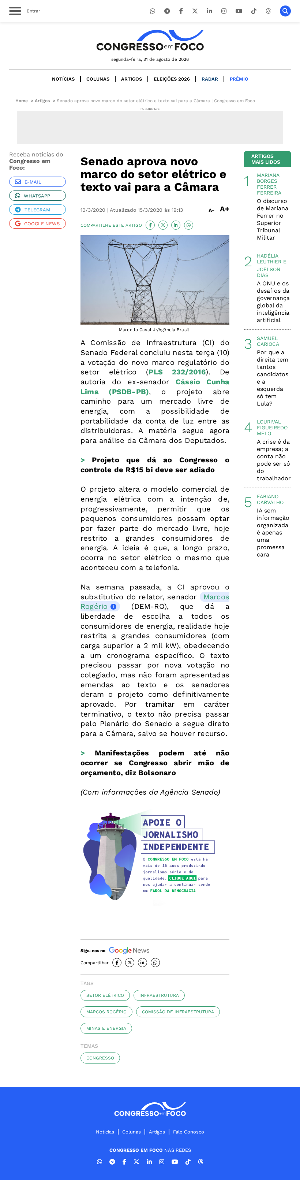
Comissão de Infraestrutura (178, 1011)
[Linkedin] (209, 11)
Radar (210, 79)
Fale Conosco (188, 1132)
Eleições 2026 (172, 79)
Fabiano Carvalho (270, 499)
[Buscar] (285, 10)
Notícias (63, 79)
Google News (42, 223)
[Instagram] (223, 11)
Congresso (100, 1058)
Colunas (97, 79)
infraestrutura (159, 995)
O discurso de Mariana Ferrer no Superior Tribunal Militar (272, 219)
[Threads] (268, 11)
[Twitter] (195, 11)
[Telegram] (167, 11)
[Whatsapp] (152, 11)
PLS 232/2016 (177, 371)
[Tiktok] (253, 11)
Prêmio (239, 79)
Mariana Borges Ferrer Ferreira (269, 184)
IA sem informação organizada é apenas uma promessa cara (273, 532)
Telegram (37, 209)
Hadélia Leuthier (269, 259)
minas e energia (106, 1028)
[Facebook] (181, 11)
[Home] (150, 40)
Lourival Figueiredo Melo (272, 427)
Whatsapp (37, 196)
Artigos (131, 79)
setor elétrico (105, 995)
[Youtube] (239, 11)
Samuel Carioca (268, 341)
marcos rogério (106, 1011)
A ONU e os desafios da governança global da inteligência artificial (273, 301)
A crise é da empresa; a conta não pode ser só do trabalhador (274, 460)
